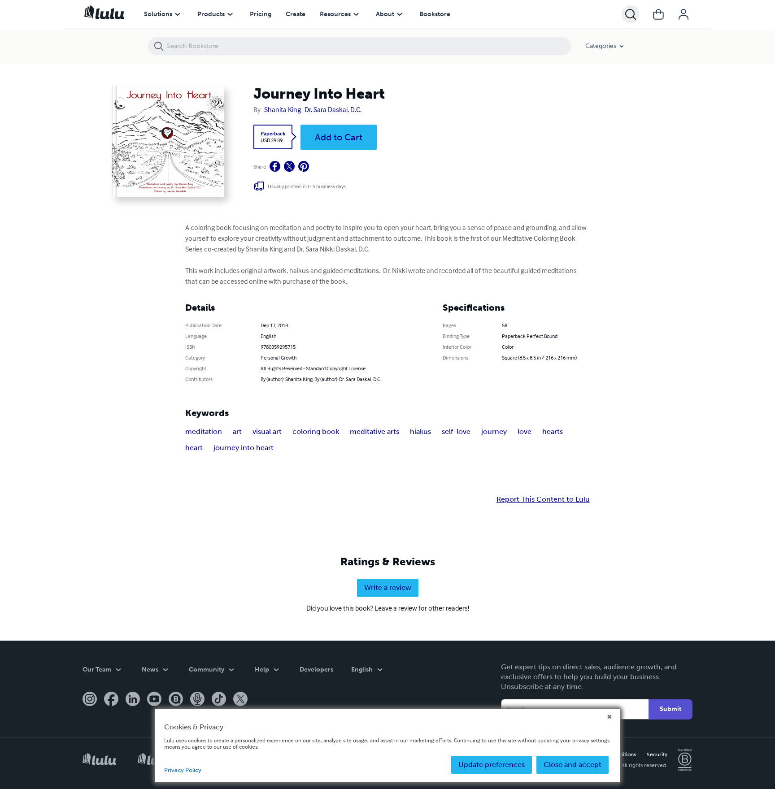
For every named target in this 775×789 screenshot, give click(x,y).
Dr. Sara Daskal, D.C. (333, 109)
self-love (456, 431)
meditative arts (374, 431)
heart (194, 447)
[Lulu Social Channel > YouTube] (154, 700)
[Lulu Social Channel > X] (240, 700)
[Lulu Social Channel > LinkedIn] (133, 700)
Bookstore (434, 14)
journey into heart (243, 447)
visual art (267, 431)
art (237, 431)
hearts (552, 431)
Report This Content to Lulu (543, 499)
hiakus (420, 431)
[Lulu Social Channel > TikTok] (219, 700)
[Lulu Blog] (176, 700)
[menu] (177, 14)
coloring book (315, 431)
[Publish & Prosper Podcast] (197, 700)
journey (494, 431)
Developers (316, 669)
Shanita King (282, 109)
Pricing (260, 14)
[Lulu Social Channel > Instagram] (90, 700)
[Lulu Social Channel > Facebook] (111, 700)
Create (295, 14)
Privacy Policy (182, 770)
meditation (203, 431)
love (524, 431)
